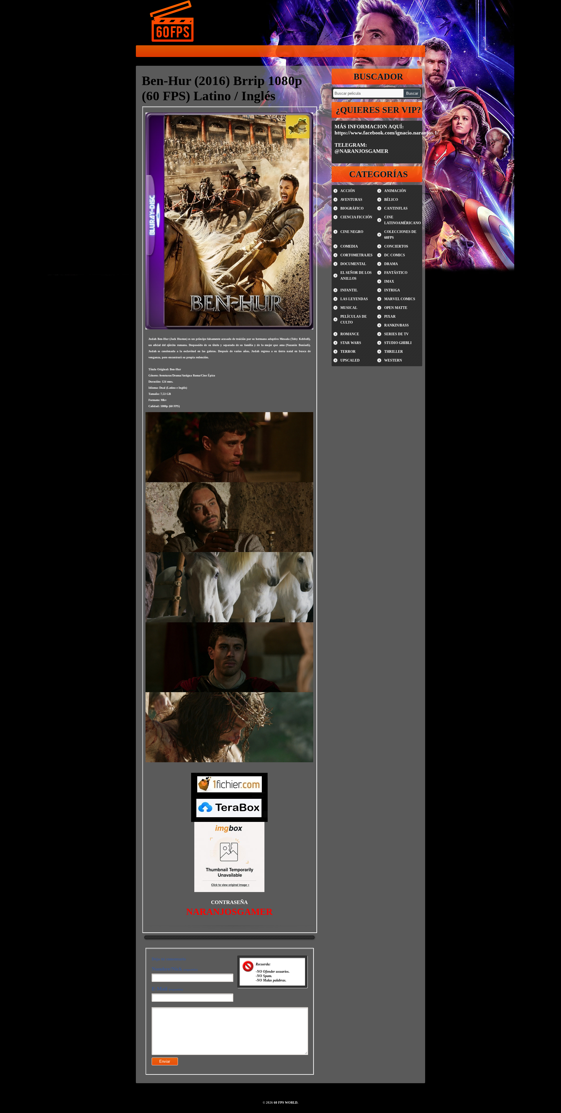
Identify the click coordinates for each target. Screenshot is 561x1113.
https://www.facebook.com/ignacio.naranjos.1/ (387, 133)
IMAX (389, 281)
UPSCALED (350, 360)
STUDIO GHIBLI (398, 343)
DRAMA (391, 264)
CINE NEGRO (351, 232)
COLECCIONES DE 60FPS (400, 235)
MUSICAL (348, 308)
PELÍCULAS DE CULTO (353, 319)
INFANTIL (349, 290)
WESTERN (393, 360)
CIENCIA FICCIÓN (356, 217)
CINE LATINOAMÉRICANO (402, 220)
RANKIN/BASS (396, 325)
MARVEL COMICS (399, 299)
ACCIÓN (347, 191)
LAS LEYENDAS (354, 299)
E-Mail (167, 989)
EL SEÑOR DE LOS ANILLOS (356, 276)
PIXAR (390, 316)
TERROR (348, 352)
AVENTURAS (351, 200)
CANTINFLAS (396, 208)
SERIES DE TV (396, 334)
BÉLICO (391, 200)
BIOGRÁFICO (351, 208)
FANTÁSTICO (395, 273)
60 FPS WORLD (172, 22)
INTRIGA (392, 290)
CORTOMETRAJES (356, 255)
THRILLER (393, 352)
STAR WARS (350, 343)
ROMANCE (349, 334)
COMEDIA (349, 246)
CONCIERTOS (396, 246)
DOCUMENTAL (353, 264)
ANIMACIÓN (395, 191)
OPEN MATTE (395, 308)
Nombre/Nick (175, 969)
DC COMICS (394, 255)
